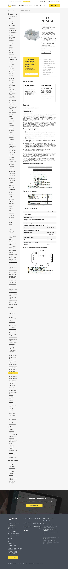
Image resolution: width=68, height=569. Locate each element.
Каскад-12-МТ (11, 64)
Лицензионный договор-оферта (36, 563)
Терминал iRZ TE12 (12, 424)
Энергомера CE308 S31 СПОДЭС (13, 290)
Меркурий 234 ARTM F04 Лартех (12, 108)
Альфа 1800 (11, 52)
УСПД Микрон (11, 448)
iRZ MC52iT (11, 395)
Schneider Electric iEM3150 (12, 38)
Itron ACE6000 (11, 23)
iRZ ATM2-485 (11, 388)
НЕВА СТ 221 (11, 135)
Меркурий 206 (11, 89)
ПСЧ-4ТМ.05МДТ (12, 173)
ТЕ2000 (10, 222)
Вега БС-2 (11, 402)
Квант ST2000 (11, 68)
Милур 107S (11, 116)
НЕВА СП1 (10, 132)
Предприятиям (21, 5)
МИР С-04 (11, 73)
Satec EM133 (11, 35)
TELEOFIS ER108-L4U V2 (12, 358)
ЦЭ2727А (10, 239)
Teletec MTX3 (11, 41)
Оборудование (16, 10)
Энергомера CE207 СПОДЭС (12, 260)
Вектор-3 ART (11, 54)
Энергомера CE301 (12, 272)
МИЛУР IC (11, 443)
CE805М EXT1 (11, 431)
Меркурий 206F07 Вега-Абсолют (12, 91)
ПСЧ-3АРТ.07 (11, 166)
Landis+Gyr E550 (12, 25)
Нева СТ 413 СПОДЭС (12, 161)
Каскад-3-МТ (11, 66)
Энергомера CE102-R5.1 (13, 254)
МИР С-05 (11, 75)
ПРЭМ (10, 469)
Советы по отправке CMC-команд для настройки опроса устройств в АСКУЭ (46, 87)
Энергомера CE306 (12, 280)
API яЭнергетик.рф (12, 545)
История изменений (12, 546)
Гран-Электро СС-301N (13, 59)
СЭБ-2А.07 (11, 208)
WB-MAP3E (11, 43)
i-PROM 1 (10, 45)
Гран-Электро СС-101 (12, 55)
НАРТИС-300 (11, 128)
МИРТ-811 (11, 411)
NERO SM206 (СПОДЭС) (13, 28)
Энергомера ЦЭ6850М (13, 304)
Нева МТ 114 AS (11, 144)
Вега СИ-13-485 (12, 468)
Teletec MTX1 (11, 40)
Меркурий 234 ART (12, 104)
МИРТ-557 (11, 408)
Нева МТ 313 (11, 154)
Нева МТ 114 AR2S (12, 142)
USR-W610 (11, 383)
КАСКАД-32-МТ (12, 62)
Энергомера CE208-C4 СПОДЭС (13, 262)
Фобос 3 (10, 227)
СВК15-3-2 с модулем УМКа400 (13, 479)
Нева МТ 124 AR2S (12, 150)
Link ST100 (11, 320)
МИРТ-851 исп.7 (12, 413)
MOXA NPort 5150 (12, 323)
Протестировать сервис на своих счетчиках (19, 1)
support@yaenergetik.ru (37, 527)
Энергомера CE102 (12, 252)
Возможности (11, 527)
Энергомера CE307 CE (13, 282)
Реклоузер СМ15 (12, 189)
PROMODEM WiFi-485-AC (13, 337)
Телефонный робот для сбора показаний (49, 530)
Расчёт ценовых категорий (14, 523)
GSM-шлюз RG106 (12, 313)
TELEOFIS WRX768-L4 (13, 367)
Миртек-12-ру (11, 121)
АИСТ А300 (11, 48)
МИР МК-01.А (11, 445)
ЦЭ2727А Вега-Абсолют (11, 241)
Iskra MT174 (11, 21)
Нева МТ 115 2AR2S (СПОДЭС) (12, 147)
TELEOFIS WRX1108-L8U (12, 362)
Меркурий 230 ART (12, 100)
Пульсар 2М (11, 475)
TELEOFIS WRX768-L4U (13, 369)
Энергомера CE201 (12, 257)
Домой (9, 10)
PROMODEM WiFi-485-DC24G (13, 340)
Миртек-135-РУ (11, 123)
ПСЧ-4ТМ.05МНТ (12, 180)
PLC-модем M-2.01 (12, 327)
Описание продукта (45, 45)
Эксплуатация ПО (11, 536)
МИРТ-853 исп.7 (12, 415)
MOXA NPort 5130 (12, 322)
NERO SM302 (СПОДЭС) (13, 32)
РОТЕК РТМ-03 (11, 187)
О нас (9, 541)
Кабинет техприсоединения (49, 540)
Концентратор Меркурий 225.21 (12, 439)
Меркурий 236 (11, 110)
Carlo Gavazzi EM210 (12, 16)
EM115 (10, 18)
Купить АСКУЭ (38, 5)
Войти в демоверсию (34, 505)
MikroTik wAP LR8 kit (12, 325)
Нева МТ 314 (11, 155)
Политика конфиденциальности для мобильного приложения (15, 549)
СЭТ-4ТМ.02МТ (11, 213)
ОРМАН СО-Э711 (12, 164)
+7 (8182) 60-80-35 (37, 522)
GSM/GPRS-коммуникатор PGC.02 (13, 318)
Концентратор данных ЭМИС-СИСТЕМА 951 (13, 441)
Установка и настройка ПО (13, 533)
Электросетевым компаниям (30, 5)
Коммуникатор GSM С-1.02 (12, 406)
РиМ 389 (10, 192)
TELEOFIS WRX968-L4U (13, 378)
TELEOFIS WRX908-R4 (13, 376)
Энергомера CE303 (12, 274)
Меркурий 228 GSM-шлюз (12, 420)
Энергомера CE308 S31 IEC (13, 287)
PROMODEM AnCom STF (12, 329)
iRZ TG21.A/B (11, 396)
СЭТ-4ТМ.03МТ (11, 217)
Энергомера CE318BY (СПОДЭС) (13, 292)
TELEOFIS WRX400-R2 (13, 364)
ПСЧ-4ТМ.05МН (12, 178)
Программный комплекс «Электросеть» (48, 524)
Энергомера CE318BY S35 (13, 298)
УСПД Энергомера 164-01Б (13, 455)
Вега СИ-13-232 (12, 466)
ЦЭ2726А (10, 229)
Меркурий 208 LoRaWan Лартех (12, 97)
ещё (44, 5)
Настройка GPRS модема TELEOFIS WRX (30, 86)
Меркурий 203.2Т (12, 85)
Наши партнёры (11, 525)
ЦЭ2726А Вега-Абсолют (11, 232)
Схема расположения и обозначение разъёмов (46, 52)
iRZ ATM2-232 (11, 387)
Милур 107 (11, 114)
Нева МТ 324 (11, 159)
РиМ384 (10, 196)
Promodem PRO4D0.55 (13, 342)
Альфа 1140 (11, 50)
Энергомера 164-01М (12, 457)
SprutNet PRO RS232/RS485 (11, 348)
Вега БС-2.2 (11, 403)
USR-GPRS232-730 (12, 380)
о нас (42, 5)
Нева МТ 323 (11, 157)
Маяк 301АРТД (11, 78)
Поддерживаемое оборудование (12, 529)
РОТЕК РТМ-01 (11, 185)
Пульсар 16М (11, 473)
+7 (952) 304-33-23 (37, 523)
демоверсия (13, 557)
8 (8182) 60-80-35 (43, 1)
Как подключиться (12, 531)
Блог (9, 540)
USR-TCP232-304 (12, 381)
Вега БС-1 (10, 398)
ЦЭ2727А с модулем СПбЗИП (12, 247)
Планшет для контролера (48, 535)
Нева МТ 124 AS (12, 152)
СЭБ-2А (10, 206)
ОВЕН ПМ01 (11, 422)
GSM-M (10, 311)
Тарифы (10, 538)
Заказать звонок (54, 5)
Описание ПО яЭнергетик (13, 535)
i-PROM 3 (10, 47)
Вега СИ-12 (11, 464)
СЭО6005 (10, 210)
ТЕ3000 (10, 224)
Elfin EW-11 (11, 309)
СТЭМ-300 (11, 201)
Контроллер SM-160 (12, 436)
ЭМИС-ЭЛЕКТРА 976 (12, 250)
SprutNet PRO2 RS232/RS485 (11, 353)
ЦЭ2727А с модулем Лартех (12, 244)
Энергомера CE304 (12, 278)
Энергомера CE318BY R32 (13, 295)
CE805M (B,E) (11, 429)
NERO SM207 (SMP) (12, 30)
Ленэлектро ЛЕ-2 (12, 69)
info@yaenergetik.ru (51, 1)
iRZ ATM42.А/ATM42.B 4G (13, 393)
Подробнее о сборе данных (31, 73)
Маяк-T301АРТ (11, 82)
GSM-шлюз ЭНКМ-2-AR (13, 434)
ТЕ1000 (10, 220)
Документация (11, 543)
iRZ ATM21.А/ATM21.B (13, 390)
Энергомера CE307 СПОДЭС (12, 285)
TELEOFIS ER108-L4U (12, 355)
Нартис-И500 (11, 139)
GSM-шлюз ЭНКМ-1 (12, 432)
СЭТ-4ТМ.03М (11, 215)
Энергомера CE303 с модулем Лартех (12, 277)
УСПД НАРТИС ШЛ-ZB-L (13, 451)
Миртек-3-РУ (11, 125)
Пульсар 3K (11, 476)
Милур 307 (11, 118)
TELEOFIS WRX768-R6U (13, 373)
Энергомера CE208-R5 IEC (13, 265)
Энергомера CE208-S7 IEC (13, 268)
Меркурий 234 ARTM (12, 105)
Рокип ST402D (11, 199)
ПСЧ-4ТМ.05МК (12, 175)
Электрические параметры (47, 49)
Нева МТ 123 (11, 148)
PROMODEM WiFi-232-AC (13, 332)
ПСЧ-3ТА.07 (11, 168)
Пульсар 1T (11, 182)
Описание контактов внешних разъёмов (47, 48)
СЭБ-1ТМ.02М (11, 203)
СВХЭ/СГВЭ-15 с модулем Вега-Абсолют (12, 482)
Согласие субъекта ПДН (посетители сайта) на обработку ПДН (13, 552)
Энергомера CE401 (12, 302)
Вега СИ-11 (11, 462)
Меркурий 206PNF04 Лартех (12, 94)
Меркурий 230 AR (12, 98)
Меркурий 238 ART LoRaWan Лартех (12, 112)
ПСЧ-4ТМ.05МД (12, 171)
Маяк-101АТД (11, 80)
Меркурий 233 (11, 102)
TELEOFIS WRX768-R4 (13, 371)
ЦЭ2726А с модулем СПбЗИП (12, 237)
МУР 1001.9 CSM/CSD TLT (12, 417)
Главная (9, 522)
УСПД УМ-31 (11, 453)
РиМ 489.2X (11, 194)
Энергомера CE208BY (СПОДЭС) (13, 270)
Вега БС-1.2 (11, 400)
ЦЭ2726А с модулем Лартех (12, 234)
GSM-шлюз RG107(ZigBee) (11, 315)
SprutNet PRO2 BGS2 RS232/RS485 (12, 351)
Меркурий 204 (11, 87)
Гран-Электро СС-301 (12, 57)
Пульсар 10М (11, 471)
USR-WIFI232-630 (12, 385)
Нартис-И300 (11, 137)
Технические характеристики (47, 50)
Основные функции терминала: (48, 46)
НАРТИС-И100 (11, 130)
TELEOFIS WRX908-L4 (13, 374)
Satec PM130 (11, 345)
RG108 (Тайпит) (12, 344)
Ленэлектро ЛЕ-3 (12, 71)
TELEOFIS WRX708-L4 (13, 366)
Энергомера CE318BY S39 (13, 300)
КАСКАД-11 (11, 61)
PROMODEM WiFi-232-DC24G (13, 335)
